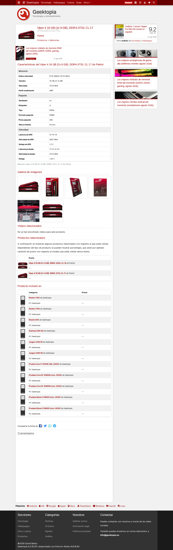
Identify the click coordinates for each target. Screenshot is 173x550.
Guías (79, 2)
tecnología (135, 41)
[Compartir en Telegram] (55, 426)
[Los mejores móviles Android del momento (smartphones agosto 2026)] (136, 95)
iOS (42, 506)
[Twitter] (149, 2)
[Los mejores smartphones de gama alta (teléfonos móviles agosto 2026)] (136, 53)
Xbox (72, 506)
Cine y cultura (24, 531)
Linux (122, 506)
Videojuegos (59, 2)
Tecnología (46, 2)
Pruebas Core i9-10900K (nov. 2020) (45, 375)
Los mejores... (31, 59)
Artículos (49, 526)
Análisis (48, 536)
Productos (42, 40)
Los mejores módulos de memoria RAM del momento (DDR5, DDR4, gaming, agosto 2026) (43, 51)
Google (52, 506)
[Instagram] (140, 2)
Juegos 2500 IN (36, 353)
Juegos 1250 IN (35, 342)
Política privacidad (82, 531)
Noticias (49, 521)
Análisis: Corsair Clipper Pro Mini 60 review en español (136, 29)
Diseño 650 (34, 320)
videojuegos (147, 41)
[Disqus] (64, 470)
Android (33, 506)
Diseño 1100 (34, 298)
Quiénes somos (80, 521)
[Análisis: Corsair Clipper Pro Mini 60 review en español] (119, 31)
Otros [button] (87, 2)
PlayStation (85, 506)
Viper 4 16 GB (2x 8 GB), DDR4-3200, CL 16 (47, 263)
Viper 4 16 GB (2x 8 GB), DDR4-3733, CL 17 (65, 27)
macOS (112, 506)
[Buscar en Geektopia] (154, 2)
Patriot (40, 35)
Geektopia (32, 2)
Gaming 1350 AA (36, 331)
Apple (63, 506)
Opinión (49, 531)
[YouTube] (145, 2)
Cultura (70, 2)
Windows (99, 506)
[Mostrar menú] (19, 2)
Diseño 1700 (34, 309)
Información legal (81, 526)
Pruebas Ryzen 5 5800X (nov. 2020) (45, 397)
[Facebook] (136, 2)
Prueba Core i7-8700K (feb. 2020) (44, 364)
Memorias (54, 40)
